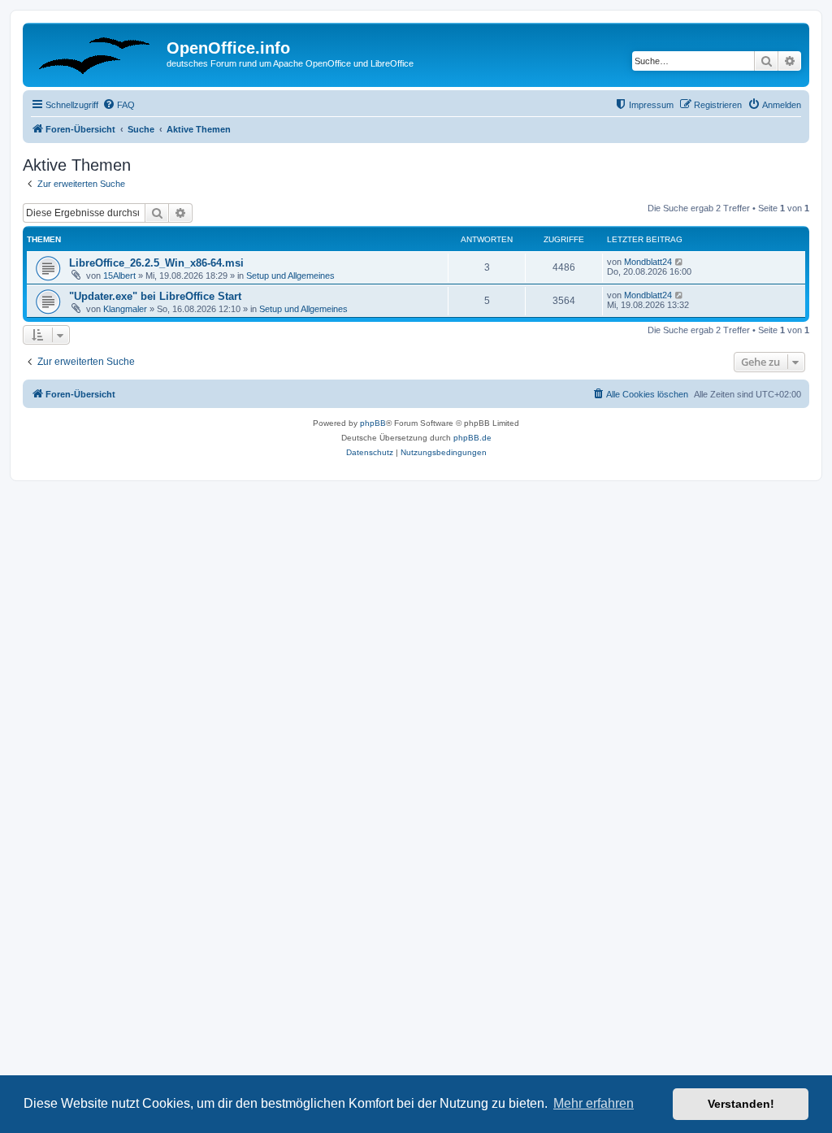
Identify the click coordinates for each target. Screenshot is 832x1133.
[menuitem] (118, 105)
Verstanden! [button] (741, 1103)
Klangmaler (125, 309)
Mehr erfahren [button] (593, 1103)
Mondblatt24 (648, 262)
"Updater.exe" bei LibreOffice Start (155, 296)
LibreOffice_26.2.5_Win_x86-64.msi (156, 263)
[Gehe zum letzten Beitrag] (679, 262)
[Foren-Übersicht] (97, 53)
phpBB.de (472, 437)
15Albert (119, 275)
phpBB (373, 423)
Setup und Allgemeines (290, 275)
